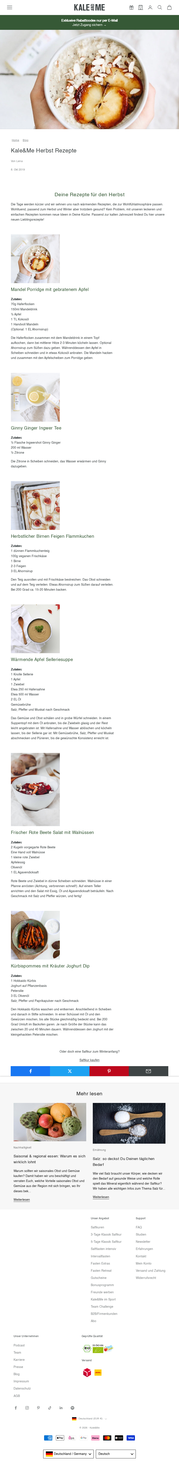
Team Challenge (102, 1306)
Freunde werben (102, 1292)
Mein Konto (143, 1263)
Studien (141, 1234)
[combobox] (68, 1454)
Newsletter (143, 1241)
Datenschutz (22, 1388)
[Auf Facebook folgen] (16, 1408)
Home (15, 140)
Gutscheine (99, 1278)
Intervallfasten (100, 1256)
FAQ (139, 1227)
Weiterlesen (22, 1199)
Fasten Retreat (101, 1270)
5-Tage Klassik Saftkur (106, 1241)
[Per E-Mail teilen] (148, 1071)
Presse (18, 1367)
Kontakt (141, 1256)
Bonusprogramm (102, 1285)
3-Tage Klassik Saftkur (106, 1234)
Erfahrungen (144, 1249)
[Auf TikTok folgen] (50, 1408)
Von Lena (17, 161)
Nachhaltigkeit (22, 1147)
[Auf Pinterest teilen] (109, 1071)
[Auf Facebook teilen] (30, 1071)
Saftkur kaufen (89, 1060)
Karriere (19, 1359)
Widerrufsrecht (146, 1278)
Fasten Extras (100, 1263)
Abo (93, 1321)
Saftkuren (97, 1227)
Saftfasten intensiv (103, 1249)
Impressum (21, 1381)
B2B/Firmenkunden (104, 1314)
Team (17, 1352)
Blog (25, 140)
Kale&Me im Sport (103, 1299)
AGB (17, 1396)
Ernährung (99, 1150)
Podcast (19, 1345)
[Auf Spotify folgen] (72, 1408)
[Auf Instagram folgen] (27, 1408)
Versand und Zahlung (150, 1270)
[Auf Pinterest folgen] (38, 1408)
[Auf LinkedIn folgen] (61, 1408)
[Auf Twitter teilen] (69, 1071)
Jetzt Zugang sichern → (89, 25)
